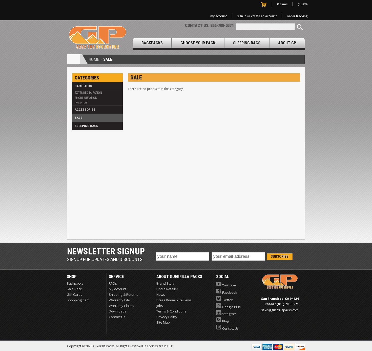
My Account (218, 16)
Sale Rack (74, 289)
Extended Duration (88, 93)
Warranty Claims (121, 305)
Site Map (163, 322)
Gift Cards (74, 294)
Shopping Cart (78, 300)
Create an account (264, 16)
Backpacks (83, 86)
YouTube (228, 285)
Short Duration (86, 98)
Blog (225, 321)
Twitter (227, 300)
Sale (78, 118)
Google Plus (231, 307)
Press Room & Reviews (174, 300)
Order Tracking (297, 16)
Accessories (85, 110)
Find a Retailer (167, 289)
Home (94, 59)
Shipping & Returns (123, 294)
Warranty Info (119, 300)
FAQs (113, 283)
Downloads (117, 311)
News (160, 294)
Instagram (229, 313)
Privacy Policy (166, 317)
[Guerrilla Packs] (97, 37)
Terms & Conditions (171, 311)
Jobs (159, 305)
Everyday (81, 103)
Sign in (241, 16)
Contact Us (117, 317)
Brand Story (165, 283)
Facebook (229, 292)
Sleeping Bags (86, 126)
